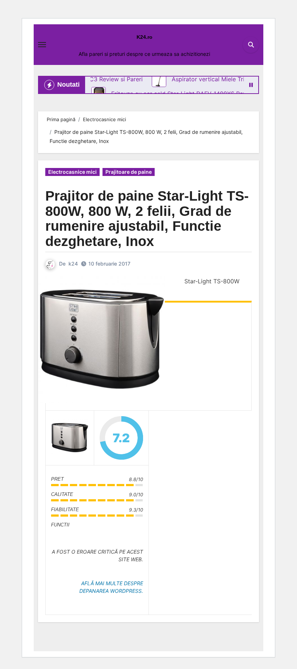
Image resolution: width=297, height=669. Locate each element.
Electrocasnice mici (72, 172)
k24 (73, 263)
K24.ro (144, 37)
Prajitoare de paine (128, 172)
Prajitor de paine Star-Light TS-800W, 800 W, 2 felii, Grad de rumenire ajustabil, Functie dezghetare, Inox (147, 218)
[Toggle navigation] (42, 44)
